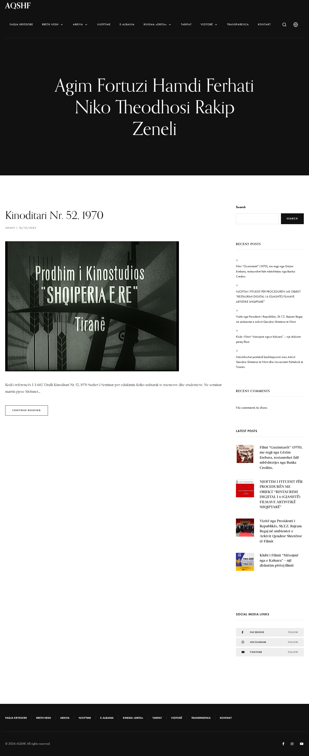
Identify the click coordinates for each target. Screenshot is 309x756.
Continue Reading (26, 410)
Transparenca (238, 24)
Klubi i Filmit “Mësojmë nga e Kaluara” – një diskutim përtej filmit (268, 339)
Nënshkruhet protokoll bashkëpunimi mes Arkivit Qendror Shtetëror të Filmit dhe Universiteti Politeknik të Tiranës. (269, 362)
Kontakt (264, 24)
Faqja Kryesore (21, 24)
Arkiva (78, 24)
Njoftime (104, 24)
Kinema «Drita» (155, 24)
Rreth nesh (50, 24)
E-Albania (127, 24)
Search (241, 207)
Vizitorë (207, 24)
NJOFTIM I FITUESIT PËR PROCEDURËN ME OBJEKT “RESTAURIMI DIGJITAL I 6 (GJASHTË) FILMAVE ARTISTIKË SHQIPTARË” (268, 297)
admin (10, 227)
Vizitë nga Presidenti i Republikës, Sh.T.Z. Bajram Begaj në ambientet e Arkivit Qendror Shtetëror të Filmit (269, 319)
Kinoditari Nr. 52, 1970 (54, 215)
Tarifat (186, 24)
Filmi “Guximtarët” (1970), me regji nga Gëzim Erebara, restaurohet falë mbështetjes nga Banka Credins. (265, 271)
